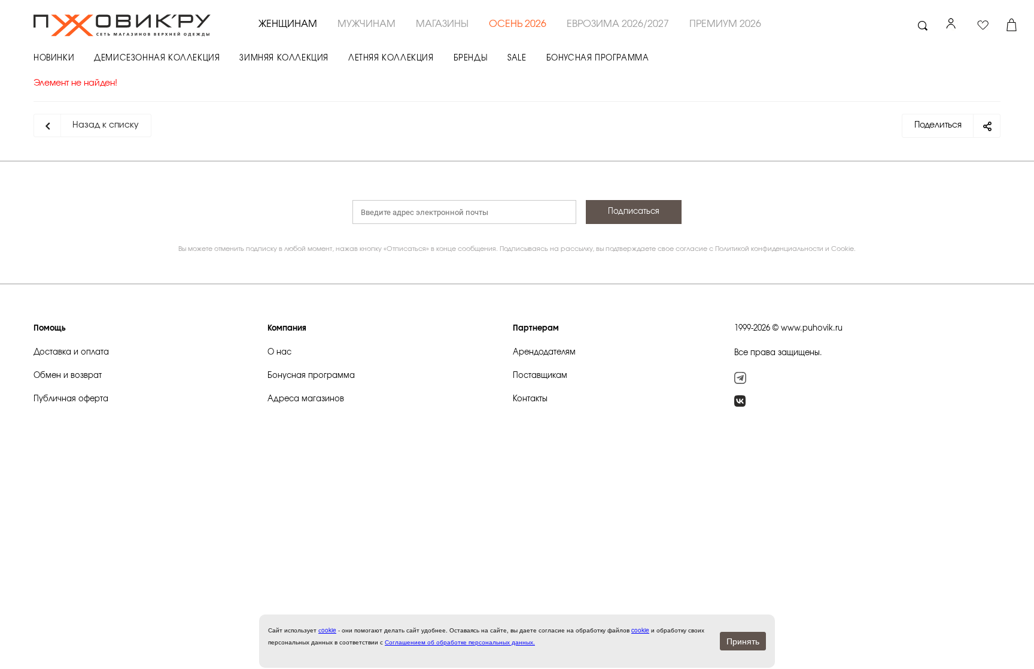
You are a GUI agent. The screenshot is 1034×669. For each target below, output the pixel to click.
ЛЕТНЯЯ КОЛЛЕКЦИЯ (391, 58)
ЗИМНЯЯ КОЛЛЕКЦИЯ (284, 58)
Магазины (442, 24)
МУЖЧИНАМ (366, 24)
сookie (327, 630)
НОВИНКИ (54, 58)
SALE (516, 58)
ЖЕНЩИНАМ (287, 24)
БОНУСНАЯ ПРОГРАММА (597, 58)
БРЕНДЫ (471, 58)
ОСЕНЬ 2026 (517, 24)
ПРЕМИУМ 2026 (725, 24)
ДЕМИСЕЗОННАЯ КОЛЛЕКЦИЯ (157, 58)
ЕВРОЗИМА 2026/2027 (618, 24)
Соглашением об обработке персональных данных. (460, 642)
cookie (640, 630)
